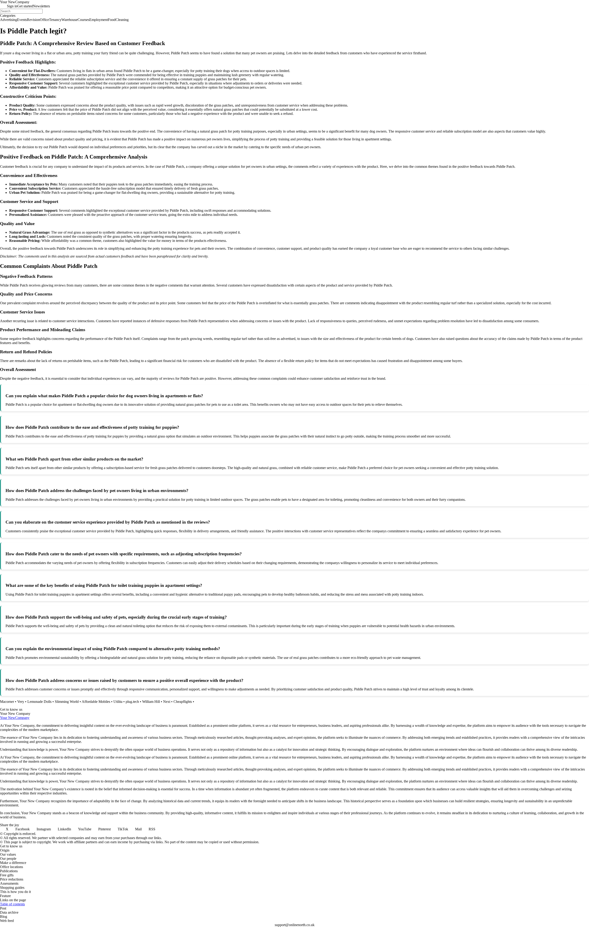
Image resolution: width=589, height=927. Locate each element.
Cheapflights (182, 702)
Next (166, 702)
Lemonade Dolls (39, 702)
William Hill (151, 702)
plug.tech (132, 702)
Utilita (117, 702)
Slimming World (67, 702)
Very (20, 702)
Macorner (7, 702)
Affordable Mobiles (96, 702)
